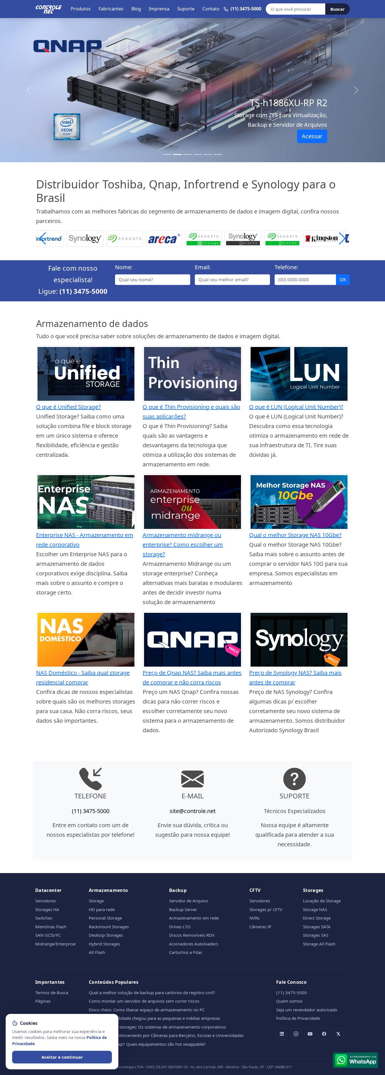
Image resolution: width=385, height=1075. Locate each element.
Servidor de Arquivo (188, 900)
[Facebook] (324, 1034)
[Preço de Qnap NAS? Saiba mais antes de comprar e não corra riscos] (192, 639)
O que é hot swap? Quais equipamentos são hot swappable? (147, 1044)
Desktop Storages (106, 935)
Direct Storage (317, 918)
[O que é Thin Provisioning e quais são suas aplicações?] (192, 373)
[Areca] (133, 238)
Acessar (312, 136)
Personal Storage (105, 918)
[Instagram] (296, 1034)
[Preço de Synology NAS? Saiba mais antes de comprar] (299, 639)
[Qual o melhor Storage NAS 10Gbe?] (299, 501)
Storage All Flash (319, 944)
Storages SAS (315, 935)
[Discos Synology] (212, 238)
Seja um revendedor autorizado (306, 1009)
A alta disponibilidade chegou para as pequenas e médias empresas (154, 1018)
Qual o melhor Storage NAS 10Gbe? (295, 535)
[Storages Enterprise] (218, 154)
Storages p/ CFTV (265, 909)
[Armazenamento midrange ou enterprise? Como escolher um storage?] (192, 501)
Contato (211, 9)
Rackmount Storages (109, 926)
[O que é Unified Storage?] (86, 373)
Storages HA (47, 909)
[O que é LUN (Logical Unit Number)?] (299, 373)
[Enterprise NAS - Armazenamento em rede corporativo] (86, 501)
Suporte (185, 9)
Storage (96, 900)
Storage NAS (315, 909)
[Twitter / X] (338, 1034)
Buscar (337, 9)
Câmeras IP (260, 926)
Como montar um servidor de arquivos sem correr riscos (144, 1001)
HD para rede (102, 909)
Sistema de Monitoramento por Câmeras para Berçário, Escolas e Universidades (166, 1035)
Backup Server (183, 909)
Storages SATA (317, 926)
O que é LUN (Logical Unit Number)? (296, 407)
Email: (203, 267)
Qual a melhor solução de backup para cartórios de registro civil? (152, 992)
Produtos (81, 9)
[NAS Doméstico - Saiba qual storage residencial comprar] (86, 639)
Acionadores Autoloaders (193, 944)
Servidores (45, 900)
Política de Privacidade (298, 1018)
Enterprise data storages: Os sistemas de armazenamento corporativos (157, 1027)
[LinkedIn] (281, 1034)
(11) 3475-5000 (83, 291)
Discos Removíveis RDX (191, 935)
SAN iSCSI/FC (48, 935)
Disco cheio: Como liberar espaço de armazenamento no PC (147, 1009)
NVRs (254, 918)
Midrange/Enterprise (55, 944)
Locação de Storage (322, 900)
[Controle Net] (48, 9)
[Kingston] (291, 238)
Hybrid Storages (104, 944)
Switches (43, 918)
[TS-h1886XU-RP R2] (177, 154)
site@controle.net (193, 811)
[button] (342, 238)
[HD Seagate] (251, 238)
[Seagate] (94, 238)
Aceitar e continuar (62, 1057)
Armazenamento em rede (194, 918)
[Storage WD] (330, 238)
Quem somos (289, 1001)
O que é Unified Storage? (68, 407)
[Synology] (54, 238)
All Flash (97, 952)
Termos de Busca (51, 992)
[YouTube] (310, 1034)
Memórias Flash (50, 926)
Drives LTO (180, 926)
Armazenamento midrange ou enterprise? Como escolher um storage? (183, 544)
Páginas (42, 1001)
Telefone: (286, 267)
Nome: (123, 267)
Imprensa (159, 9)
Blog (136, 9)
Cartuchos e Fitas (185, 952)
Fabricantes (111, 9)
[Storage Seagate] (172, 238)
